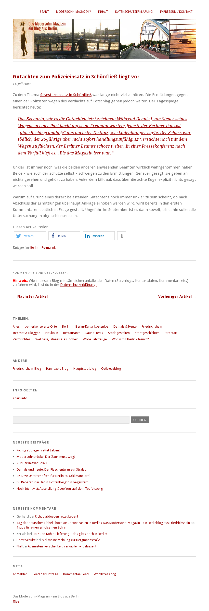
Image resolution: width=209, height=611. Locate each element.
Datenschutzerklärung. (78, 285)
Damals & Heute (125, 326)
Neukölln (51, 333)
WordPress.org (105, 574)
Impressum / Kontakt (176, 12)
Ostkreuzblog (111, 368)
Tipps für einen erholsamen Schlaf (42, 527)
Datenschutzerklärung (134, 12)
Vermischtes (21, 339)
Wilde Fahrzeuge (95, 339)
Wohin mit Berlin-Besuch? (130, 339)
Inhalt (103, 12)
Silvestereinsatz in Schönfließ (66, 94)
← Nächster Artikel (30, 296)
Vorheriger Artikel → (177, 296)
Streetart (171, 333)
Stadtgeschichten (147, 333)
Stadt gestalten (119, 333)
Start (44, 12)
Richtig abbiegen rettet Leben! (38, 450)
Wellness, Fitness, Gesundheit (56, 339)
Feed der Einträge (45, 574)
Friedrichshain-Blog (27, 368)
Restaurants (71, 333)
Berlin (34, 247)
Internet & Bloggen (26, 333)
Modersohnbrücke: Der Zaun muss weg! (46, 457)
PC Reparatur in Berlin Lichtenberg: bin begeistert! (52, 482)
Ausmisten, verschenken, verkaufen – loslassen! (62, 546)
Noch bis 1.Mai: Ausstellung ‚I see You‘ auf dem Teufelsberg (60, 488)
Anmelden (20, 574)
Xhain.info (20, 398)
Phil (19, 546)
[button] (30, 235)
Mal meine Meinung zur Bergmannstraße (71, 540)
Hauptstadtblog (84, 368)
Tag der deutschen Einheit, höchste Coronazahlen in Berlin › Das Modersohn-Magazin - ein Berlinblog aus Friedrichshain (103, 523)
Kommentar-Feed (76, 574)
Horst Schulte (26, 540)
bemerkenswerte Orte (41, 326)
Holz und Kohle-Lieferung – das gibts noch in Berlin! (70, 534)
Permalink (49, 247)
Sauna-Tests (94, 333)
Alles (16, 326)
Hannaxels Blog (57, 368)
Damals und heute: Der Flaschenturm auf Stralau (51, 469)
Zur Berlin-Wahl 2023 (32, 463)
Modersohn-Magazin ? (73, 12)
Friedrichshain (152, 326)
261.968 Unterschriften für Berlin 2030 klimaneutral (53, 476)
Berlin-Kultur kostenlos (91, 326)
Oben (17, 601)
